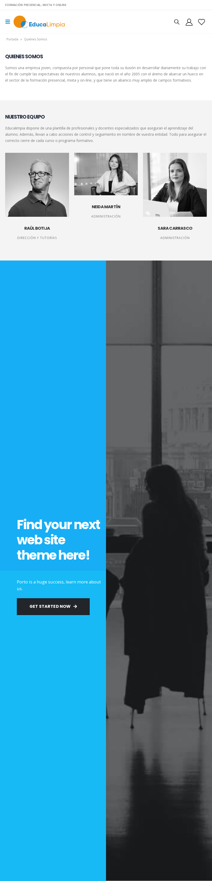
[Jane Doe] (37, 185)
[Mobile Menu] (9, 21)
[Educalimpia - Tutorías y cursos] (39, 22)
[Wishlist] (202, 21)
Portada (12, 39)
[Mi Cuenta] (189, 21)
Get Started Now (50, 606)
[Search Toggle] (177, 22)
